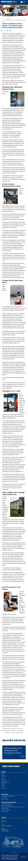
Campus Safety (4, 781)
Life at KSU (3, 783)
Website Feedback (4, 799)
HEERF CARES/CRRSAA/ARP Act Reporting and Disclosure (12, 807)
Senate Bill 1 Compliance (6, 809)
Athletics (3, 779)
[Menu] (24, 2)
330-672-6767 (4, 821)
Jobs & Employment (5, 782)
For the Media (4, 797)
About (2, 773)
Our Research (4, 788)
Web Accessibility (4, 811)
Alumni (2, 778)
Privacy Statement (4, 808)
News (2, 786)
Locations (3, 785)
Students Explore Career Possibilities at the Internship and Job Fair (13, 750)
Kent (3, 18)
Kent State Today (9, 2)
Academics (3, 775)
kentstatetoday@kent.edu (6, 825)
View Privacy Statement (11, 858)
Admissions (3, 776)
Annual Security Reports (6, 804)
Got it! (23, 857)
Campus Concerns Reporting (7, 805)
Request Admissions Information (7, 796)
